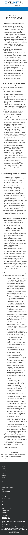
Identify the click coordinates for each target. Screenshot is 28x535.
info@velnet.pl (7, 498)
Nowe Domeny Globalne (7, 487)
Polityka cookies (5, 510)
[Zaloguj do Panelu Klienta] (11, 6)
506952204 (6, 500)
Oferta (3, 477)
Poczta (3, 479)
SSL (3, 473)
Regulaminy (5, 512)
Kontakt (4, 475)
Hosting (4, 472)
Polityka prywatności (6, 508)
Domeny (4, 470)
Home (3, 468)
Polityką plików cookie (14, 532)
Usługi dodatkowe (6, 491)
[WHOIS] (7, 6)
